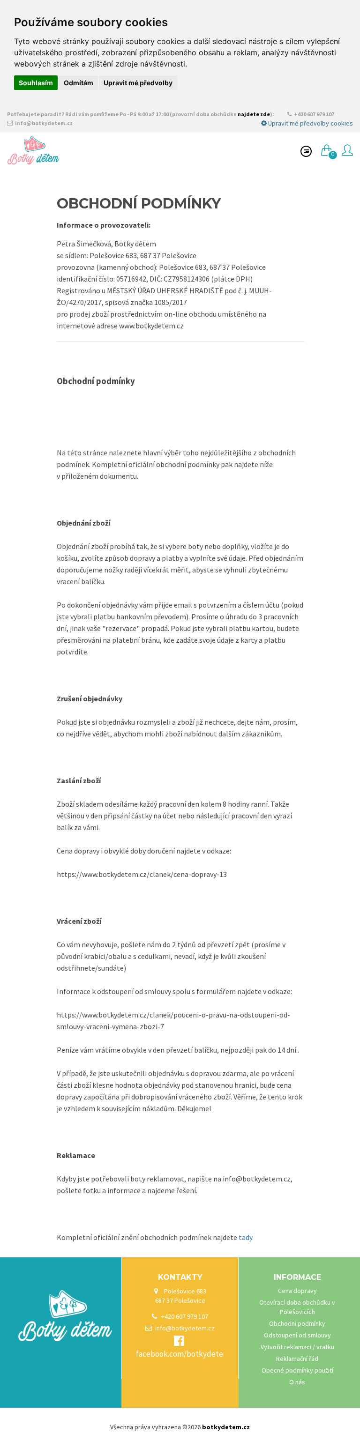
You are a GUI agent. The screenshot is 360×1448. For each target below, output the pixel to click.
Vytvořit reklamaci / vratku (297, 1347)
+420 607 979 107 (313, 114)
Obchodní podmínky (297, 1323)
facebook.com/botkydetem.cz (187, 1354)
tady (246, 1237)
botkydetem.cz (226, 1427)
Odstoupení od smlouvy (297, 1335)
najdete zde (254, 114)
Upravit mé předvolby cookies (310, 123)
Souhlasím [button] (36, 83)
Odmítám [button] (78, 83)
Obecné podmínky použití (297, 1370)
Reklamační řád (297, 1358)
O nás (297, 1382)
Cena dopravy (297, 1290)
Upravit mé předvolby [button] (138, 83)
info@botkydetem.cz (43, 122)
